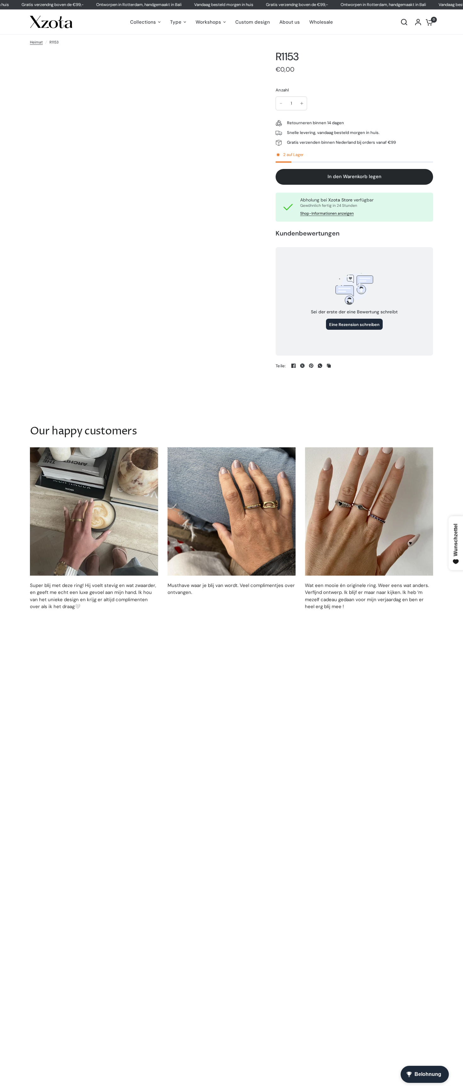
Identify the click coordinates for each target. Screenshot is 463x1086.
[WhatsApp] (320, 365)
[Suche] (404, 22)
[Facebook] (293, 365)
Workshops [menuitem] (208, 22)
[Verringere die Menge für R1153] (281, 103)
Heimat (36, 42)
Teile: (281, 366)
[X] (302, 365)
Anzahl (282, 90)
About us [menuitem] (289, 22)
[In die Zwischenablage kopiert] (329, 365)
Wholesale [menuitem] (321, 22)
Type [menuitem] (175, 22)
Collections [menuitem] (143, 22)
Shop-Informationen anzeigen (327, 213)
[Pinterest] (311, 365)
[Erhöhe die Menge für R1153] (302, 103)
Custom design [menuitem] (252, 22)
